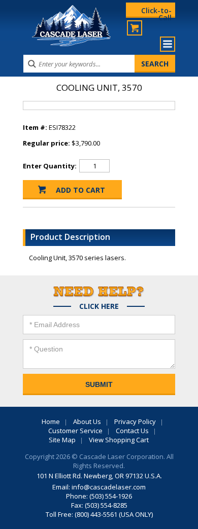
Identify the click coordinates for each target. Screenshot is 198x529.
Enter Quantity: (50, 165)
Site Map (62, 439)
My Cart (134, 28)
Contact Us (132, 430)
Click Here (99, 306)
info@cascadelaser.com (109, 486)
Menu (167, 44)
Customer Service (75, 430)
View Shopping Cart (119, 439)
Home (51, 421)
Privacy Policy (135, 421)
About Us (87, 421)
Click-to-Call (156, 12)
